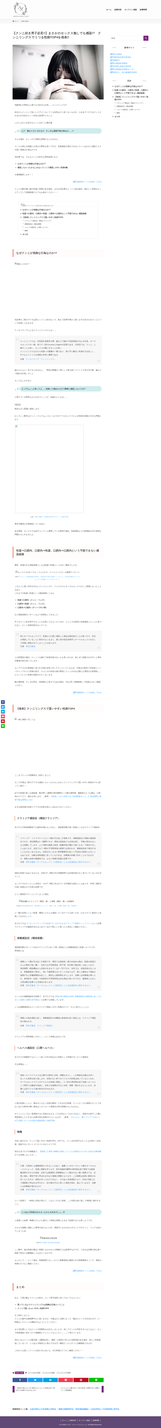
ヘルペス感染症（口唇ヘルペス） (37, 227)
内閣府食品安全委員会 (121, 57)
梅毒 (26, 231)
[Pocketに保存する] (65, 1380)
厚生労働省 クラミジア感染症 (39, 1026)
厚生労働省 (30, 646)
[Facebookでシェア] (20, 1380)
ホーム (64, 1420)
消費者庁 (116, 60)
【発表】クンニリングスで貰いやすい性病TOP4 (42, 217)
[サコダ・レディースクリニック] (21, 9)
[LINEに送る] (96, 1380)
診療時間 (96, 1420)
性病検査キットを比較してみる (88, 182)
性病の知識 (19, 1373)
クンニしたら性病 (49, 1373)
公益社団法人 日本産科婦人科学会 (105, 1409)
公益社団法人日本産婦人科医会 (43, 1409)
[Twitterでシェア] (35, 1380)
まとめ (25, 234)
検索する (145, 38)
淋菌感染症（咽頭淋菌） (34, 224)
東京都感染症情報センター (123, 69)
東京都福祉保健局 (119, 63)
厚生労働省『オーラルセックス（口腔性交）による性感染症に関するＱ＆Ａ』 (59, 862)
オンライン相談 (84, 1420)
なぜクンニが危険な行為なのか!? (36, 210)
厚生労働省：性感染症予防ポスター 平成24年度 (51, 517)
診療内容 (72, 1420)
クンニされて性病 (34, 1373)
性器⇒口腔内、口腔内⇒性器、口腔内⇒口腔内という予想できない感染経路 (54, 213)
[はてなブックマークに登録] (50, 1380)
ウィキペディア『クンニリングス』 (41, 359)
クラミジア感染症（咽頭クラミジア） (38, 221)
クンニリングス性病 (63, 1373)
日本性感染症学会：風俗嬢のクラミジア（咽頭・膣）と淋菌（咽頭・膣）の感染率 (49, 906)
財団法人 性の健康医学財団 (124, 72)
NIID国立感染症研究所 (121, 66)
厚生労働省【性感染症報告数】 (50, 1242)
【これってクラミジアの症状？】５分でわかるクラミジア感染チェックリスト (59, 923)
